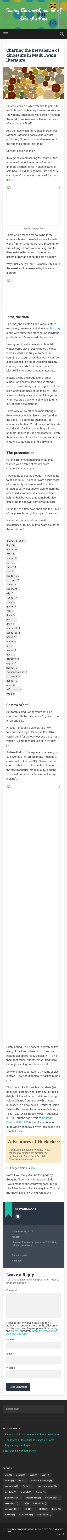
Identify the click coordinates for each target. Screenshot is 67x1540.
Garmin (41, 1492)
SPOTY (29, 1509)
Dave (22, 1480)
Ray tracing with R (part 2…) (20, 1445)
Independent (33, 1498)
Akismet (16, 1331)
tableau (16, 1245)
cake (33, 1475)
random (16, 1237)
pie (26, 1503)
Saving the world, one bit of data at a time (33, 14)
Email (10, 1353)
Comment (12, 1290)
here (33, 1168)
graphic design (13, 1498)
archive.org (53, 328)
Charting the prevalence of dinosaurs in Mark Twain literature (32, 55)
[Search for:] (33, 1409)
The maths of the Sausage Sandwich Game (29, 1440)
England (28, 1486)
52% (8, 1475)
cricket (9, 1480)
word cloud (26, 1515)
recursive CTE (41, 1242)
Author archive (18, 1216)
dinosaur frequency (22, 1242)
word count (27, 1245)
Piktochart (39, 1503)
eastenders (11, 1486)
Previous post (19, 1255)
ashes (20, 1475)
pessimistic (11, 1503)
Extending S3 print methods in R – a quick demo (32, 1434)
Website (10, 1368)
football (26, 1492)
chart (45, 1475)
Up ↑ (61, 1533)
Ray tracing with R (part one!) (21, 1450)
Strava (56, 1509)
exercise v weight (47, 1486)
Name (10, 1339)
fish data (10, 1492)
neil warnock (52, 1498)
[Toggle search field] (62, 34)
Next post (17, 1260)
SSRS (53, 1242)
